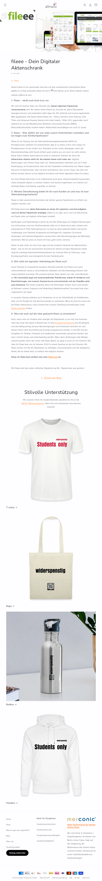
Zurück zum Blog (52, 378)
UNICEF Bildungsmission (32, 403)
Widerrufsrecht (45, 878)
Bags (9, 606)
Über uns (10, 841)
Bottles (10, 704)
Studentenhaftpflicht (45, 841)
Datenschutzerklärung (59, 878)
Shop (8, 825)
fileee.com (53, 357)
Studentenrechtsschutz (46, 824)
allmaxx (20, 878)
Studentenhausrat (44, 830)
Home (8, 819)
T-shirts (10, 507)
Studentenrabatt (13, 847)
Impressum (85, 878)
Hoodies (10, 803)
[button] (5, 5)
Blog (8, 836)
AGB (70, 878)
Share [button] (16, 81)
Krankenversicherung (64, 323)
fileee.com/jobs (18, 308)
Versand (77, 878)
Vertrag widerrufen (17, 853)
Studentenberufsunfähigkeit (48, 835)
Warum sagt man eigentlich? (18, 830)
